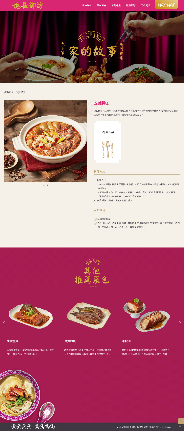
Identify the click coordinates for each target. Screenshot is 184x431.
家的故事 (86, 5)
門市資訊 (145, 5)
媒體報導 (130, 5)
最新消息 (101, 5)
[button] (44, 185)
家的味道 (116, 5)
